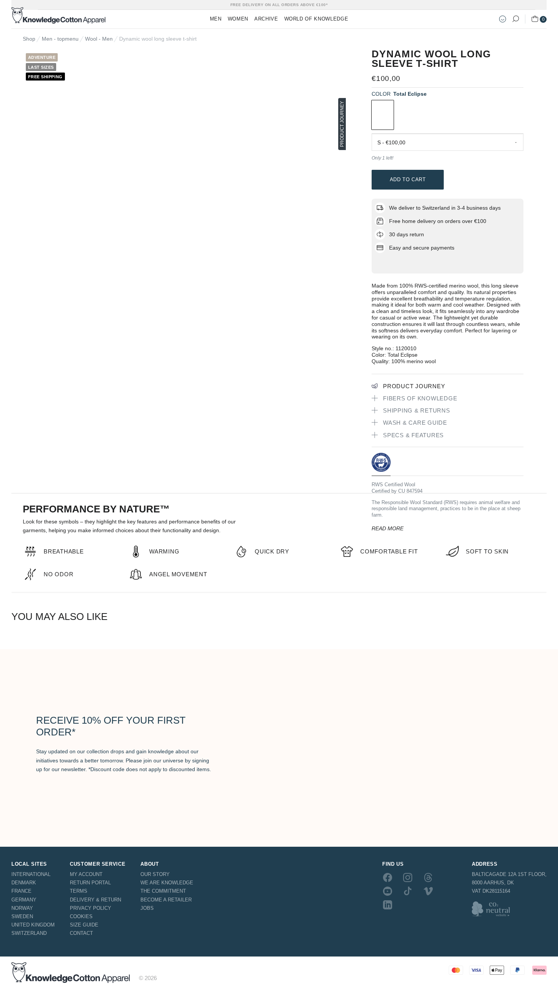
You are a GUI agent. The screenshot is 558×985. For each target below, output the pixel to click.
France (21, 891)
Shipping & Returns (416, 410)
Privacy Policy (90, 908)
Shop (29, 39)
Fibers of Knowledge (420, 398)
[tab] (381, 464)
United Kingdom (33, 925)
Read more (388, 528)
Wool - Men (99, 39)
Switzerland (29, 933)
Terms (78, 891)
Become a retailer (166, 900)
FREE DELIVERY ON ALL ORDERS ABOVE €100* (279, 5)
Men (216, 19)
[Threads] (428, 877)
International (30, 874)
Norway (22, 908)
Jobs (147, 908)
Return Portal (90, 882)
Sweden (22, 916)
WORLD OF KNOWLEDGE (316, 19)
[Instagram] (407, 877)
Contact (81, 933)
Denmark (23, 882)
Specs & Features (413, 435)
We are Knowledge (166, 882)
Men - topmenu (60, 39)
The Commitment (163, 891)
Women (238, 19)
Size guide (84, 925)
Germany (23, 900)
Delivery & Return (95, 900)
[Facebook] (387, 877)
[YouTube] (387, 891)
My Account (86, 874)
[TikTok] (407, 891)
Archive (266, 19)
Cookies (81, 916)
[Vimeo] (428, 891)
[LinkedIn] (387, 904)
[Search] (515, 19)
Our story (155, 874)
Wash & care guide (415, 422)
